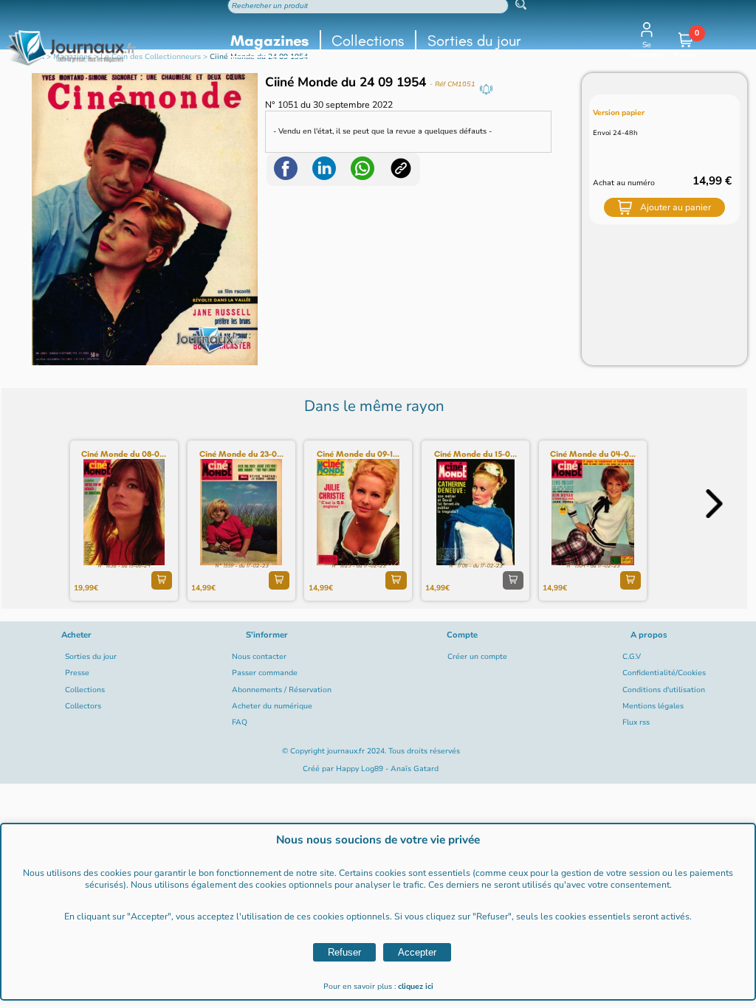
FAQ (239, 722)
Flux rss (636, 722)
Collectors (83, 706)
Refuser (344, 952)
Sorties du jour (474, 40)
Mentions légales (653, 706)
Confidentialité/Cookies (664, 673)
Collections (367, 40)
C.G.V (631, 657)
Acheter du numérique (272, 706)
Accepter (417, 952)
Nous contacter (259, 657)
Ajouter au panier (675, 207)
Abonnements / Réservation (281, 690)
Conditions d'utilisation (663, 690)
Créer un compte (477, 657)
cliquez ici (415, 986)
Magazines (269, 40)
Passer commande (265, 673)
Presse (77, 673)
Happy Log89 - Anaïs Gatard (387, 769)
